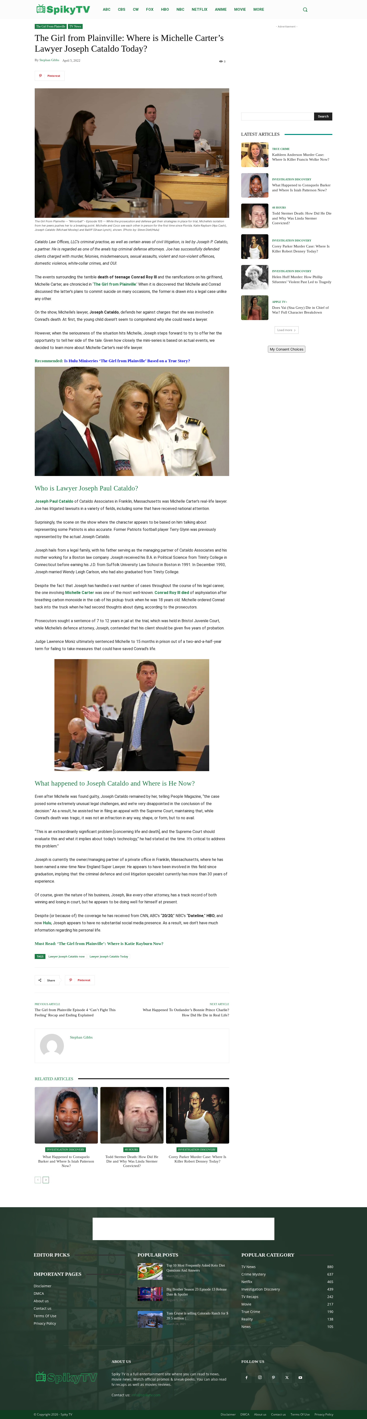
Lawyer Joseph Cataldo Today (109, 956)
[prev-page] (38, 1180)
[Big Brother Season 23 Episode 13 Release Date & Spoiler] (150, 1294)
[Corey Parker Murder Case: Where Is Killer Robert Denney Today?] (197, 1115)
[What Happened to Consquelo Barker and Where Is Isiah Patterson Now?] (66, 1115)
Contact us (42, 1308)
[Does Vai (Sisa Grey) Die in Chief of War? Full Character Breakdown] (255, 307)
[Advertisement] (286, 60)
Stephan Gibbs (49, 60)
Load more (284, 330)
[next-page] (46, 1180)
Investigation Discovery (65, 1149)
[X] (287, 1378)
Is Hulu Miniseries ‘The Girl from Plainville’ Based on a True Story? (127, 360)
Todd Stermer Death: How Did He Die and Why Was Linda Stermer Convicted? (131, 1161)
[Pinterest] (273, 1378)
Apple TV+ (279, 302)
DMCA (39, 1293)
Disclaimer (42, 1286)
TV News (75, 26)
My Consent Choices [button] (286, 349)
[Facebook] (246, 1378)
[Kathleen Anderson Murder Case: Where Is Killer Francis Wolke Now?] (255, 154)
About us (41, 1301)
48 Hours (131, 1149)
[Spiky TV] (63, 9)
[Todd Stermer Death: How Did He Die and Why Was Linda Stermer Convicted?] (132, 1115)
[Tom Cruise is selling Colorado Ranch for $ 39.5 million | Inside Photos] (150, 1319)
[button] (305, 9)
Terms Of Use (45, 1315)
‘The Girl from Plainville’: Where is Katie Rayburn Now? (110, 943)
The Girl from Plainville (50, 26)
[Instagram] (260, 1378)
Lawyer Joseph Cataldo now (66, 956)
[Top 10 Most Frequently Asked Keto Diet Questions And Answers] (150, 1271)
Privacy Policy (45, 1323)
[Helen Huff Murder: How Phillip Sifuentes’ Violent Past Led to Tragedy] (255, 277)
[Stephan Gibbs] (52, 1046)
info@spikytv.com (146, 1395)
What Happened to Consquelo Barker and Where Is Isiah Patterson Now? (66, 1161)
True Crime (281, 149)
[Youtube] (300, 1378)
